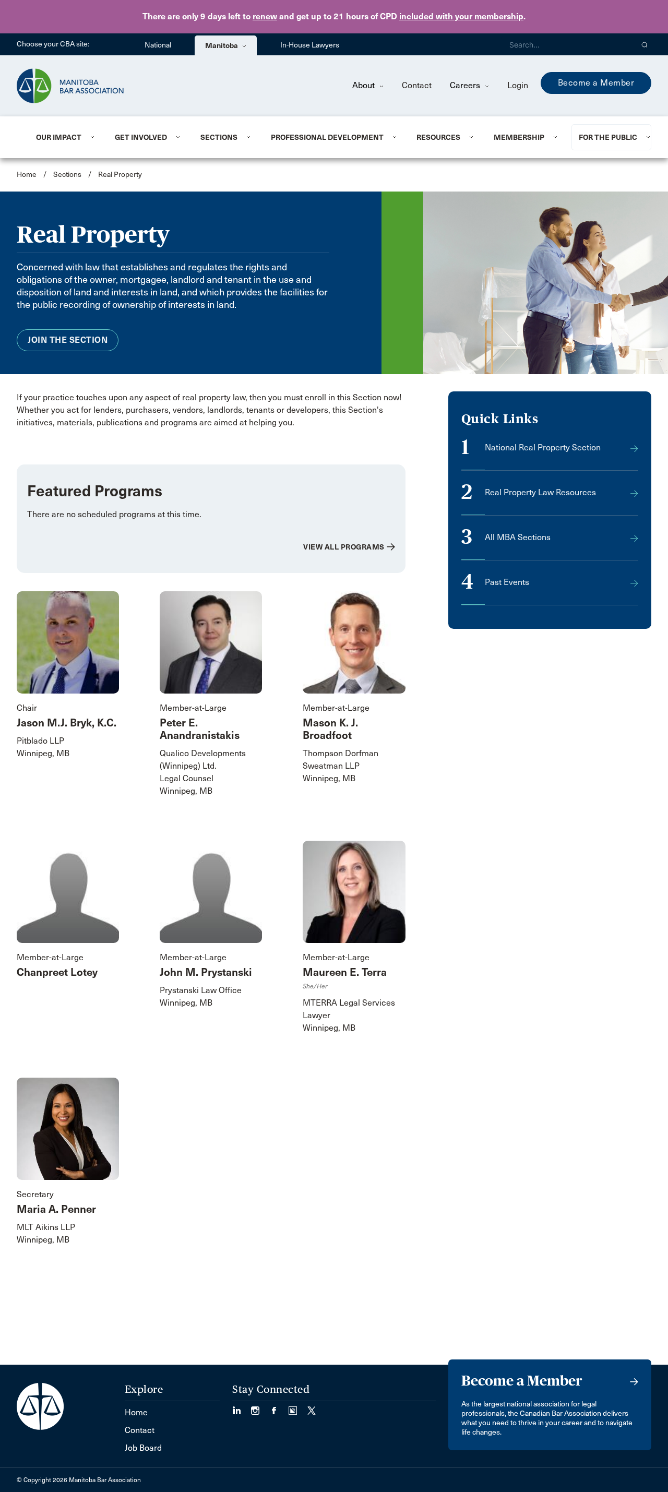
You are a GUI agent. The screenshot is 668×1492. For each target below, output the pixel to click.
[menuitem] (63, 137)
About (364, 85)
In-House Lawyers (309, 45)
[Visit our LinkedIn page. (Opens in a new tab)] (241, 1407)
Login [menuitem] (517, 85)
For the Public (608, 137)
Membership (519, 137)
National (158, 45)
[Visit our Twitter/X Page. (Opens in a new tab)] (311, 1407)
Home (27, 174)
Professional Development (327, 137)
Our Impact (58, 137)
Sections (218, 137)
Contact (417, 85)
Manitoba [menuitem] (222, 45)
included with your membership (461, 16)
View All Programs (344, 547)
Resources (438, 137)
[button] (644, 44)
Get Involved (141, 137)
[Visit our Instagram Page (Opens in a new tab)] (260, 1407)
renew (265, 16)
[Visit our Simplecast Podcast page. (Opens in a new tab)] (298, 1407)
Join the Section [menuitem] (68, 340)
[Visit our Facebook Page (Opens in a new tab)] (279, 1407)
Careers (466, 85)
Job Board (143, 1448)
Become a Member (596, 83)
